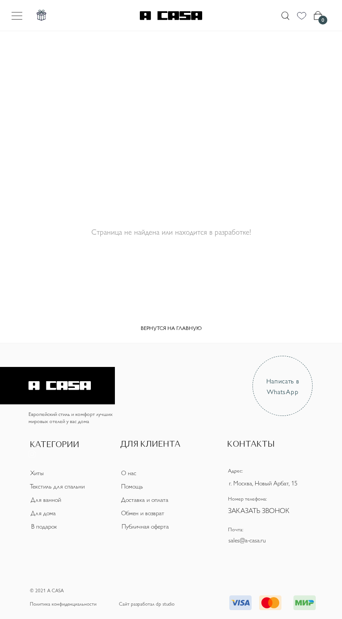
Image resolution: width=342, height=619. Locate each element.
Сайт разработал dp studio (147, 603)
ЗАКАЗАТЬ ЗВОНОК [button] (258, 510)
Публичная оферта (145, 525)
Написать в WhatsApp (282, 385)
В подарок (44, 525)
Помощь (132, 485)
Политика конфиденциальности (63, 603)
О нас (128, 472)
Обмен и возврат (142, 512)
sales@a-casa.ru (247, 539)
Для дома (43, 512)
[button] (10, 437)
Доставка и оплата (144, 499)
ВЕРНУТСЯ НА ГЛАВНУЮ (171, 328)
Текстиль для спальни (57, 485)
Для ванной (46, 499)
